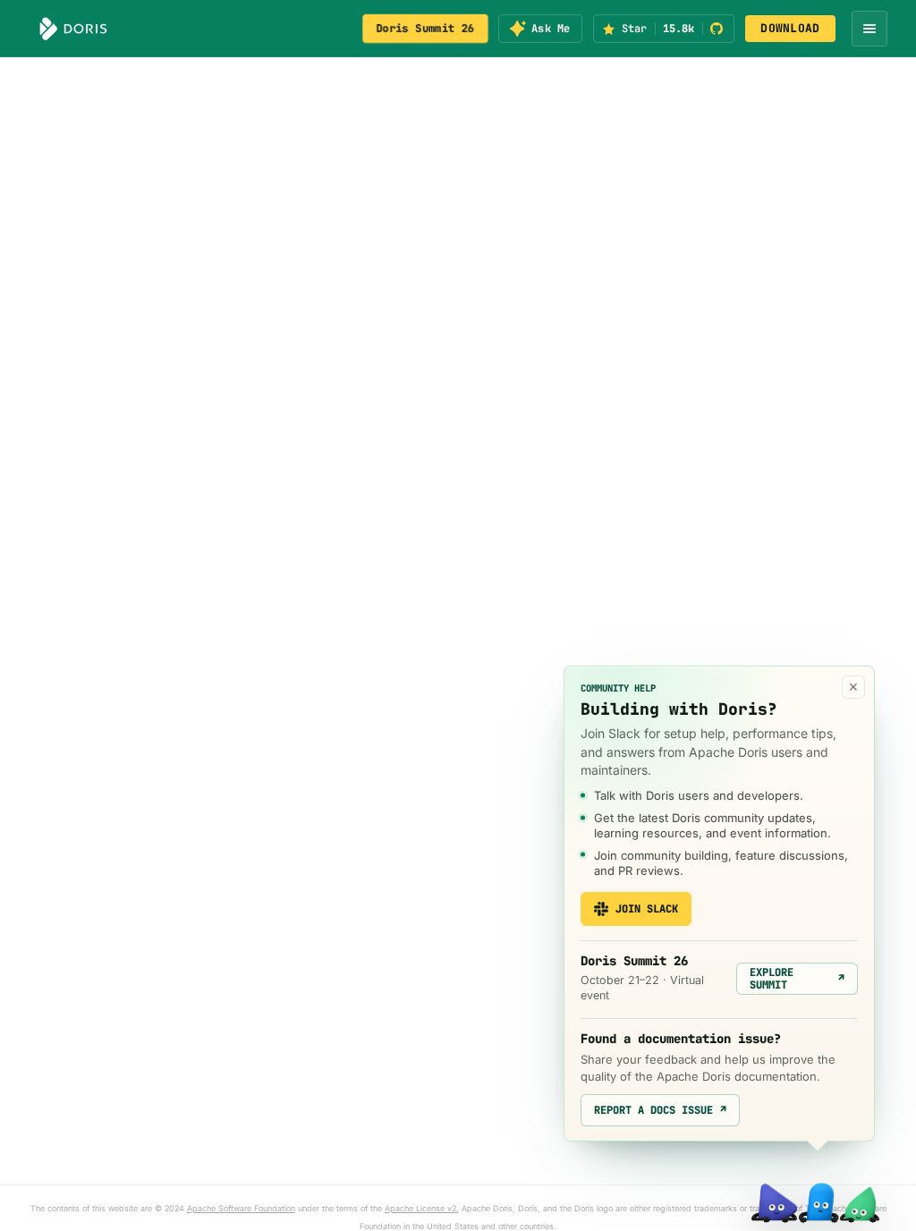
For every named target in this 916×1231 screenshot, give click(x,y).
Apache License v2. (422, 1208)
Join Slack (646, 909)
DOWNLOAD (789, 28)
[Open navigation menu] (869, 29)
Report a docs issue (660, 1110)
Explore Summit (797, 978)
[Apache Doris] (73, 29)
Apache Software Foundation (241, 1208)
